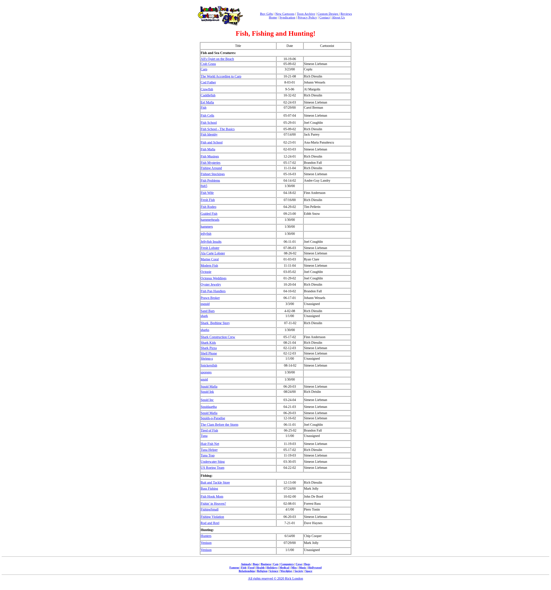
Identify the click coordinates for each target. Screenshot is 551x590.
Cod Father (208, 82)
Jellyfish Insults (211, 241)
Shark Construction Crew (218, 337)
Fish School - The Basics (218, 129)
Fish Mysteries (210, 162)
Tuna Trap (208, 455)
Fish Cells (207, 115)
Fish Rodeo (208, 207)
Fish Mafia (208, 149)
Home (273, 17)
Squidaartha (209, 407)
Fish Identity (209, 134)
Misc (294, 567)
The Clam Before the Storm (219, 424)
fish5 (204, 186)
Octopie (206, 272)
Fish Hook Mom (212, 496)
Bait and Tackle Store (215, 482)
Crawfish (207, 89)
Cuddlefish (208, 95)
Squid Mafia (209, 386)
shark (204, 316)
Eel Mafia (207, 102)
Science (273, 571)
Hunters (206, 536)
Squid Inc (207, 400)
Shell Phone (209, 353)
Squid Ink (207, 391)
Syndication (287, 17)
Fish (203, 107)
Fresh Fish (208, 200)
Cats (276, 564)
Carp (204, 69)
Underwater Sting (213, 461)
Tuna (204, 436)
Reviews (346, 13)
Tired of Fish (209, 430)
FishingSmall (209, 509)
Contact (324, 17)
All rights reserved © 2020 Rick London (275, 578)
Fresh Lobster (210, 248)
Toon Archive (306, 13)
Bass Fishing (209, 488)
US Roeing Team (212, 467)
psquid (205, 304)
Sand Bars (208, 311)
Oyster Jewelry (211, 284)
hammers (207, 226)
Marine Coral (210, 259)
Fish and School (212, 142)
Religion (262, 571)
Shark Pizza (209, 348)
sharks (205, 330)
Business (266, 564)
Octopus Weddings (213, 278)
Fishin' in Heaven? (213, 503)
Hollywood (315, 567)
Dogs (307, 564)
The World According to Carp (221, 76)
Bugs (256, 564)
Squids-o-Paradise (213, 418)
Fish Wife (207, 193)
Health (260, 567)
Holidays (271, 567)
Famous (234, 567)
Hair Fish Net (210, 444)
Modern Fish (209, 265)
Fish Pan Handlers (213, 291)
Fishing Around (211, 168)
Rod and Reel (210, 523)
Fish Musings (210, 156)
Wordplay (286, 571)
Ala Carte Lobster (213, 253)
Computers (287, 564)
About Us (338, 17)
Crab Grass (208, 64)
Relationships (247, 571)
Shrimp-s (207, 358)
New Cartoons (284, 13)
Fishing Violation (212, 517)
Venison (206, 543)
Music (302, 567)
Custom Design (328, 13)
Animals (246, 564)
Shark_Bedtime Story (215, 323)
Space (308, 571)
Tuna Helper (209, 450)
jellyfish (206, 233)
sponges (206, 372)
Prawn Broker (210, 298)
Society (298, 571)
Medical (284, 567)
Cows (299, 564)
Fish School (209, 122)
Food (251, 567)
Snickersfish (209, 365)
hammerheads (210, 219)
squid (204, 379)
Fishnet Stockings (213, 174)
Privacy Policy (307, 17)
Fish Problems (210, 180)
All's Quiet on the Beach (217, 59)
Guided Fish (209, 213)
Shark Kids (208, 342)
